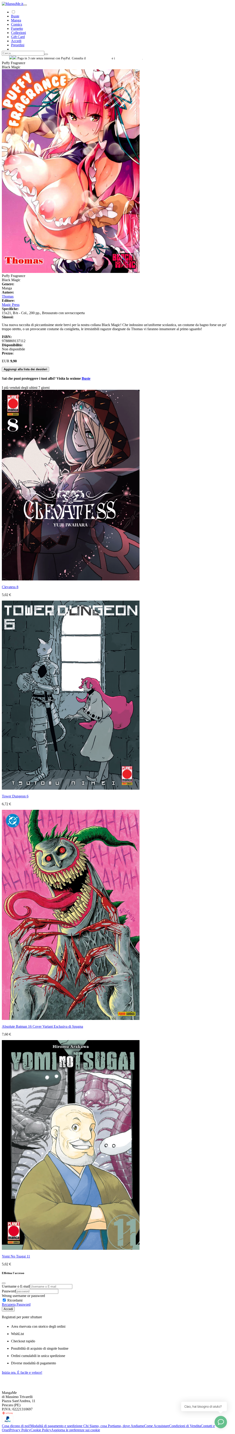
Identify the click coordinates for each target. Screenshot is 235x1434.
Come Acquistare (156, 1426)
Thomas (8, 296)
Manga (16, 20)
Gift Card (18, 37)
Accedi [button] (16, 41)
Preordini (17, 45)
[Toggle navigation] (25, 5)
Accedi (8, 1309)
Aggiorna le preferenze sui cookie (75, 1430)
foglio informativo (99, 58)
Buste (15, 16)
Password (9, 1291)
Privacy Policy (20, 1430)
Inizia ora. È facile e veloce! (22, 1372)
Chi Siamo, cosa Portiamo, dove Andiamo (113, 1426)
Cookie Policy (41, 1430)
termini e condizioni (129, 58)
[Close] (4, 1283)
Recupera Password (16, 1304)
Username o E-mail (16, 1286)
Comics (16, 24)
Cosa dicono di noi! (16, 1426)
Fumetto (17, 28)
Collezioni (18, 33)
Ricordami (14, 1300)
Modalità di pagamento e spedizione (56, 1426)
